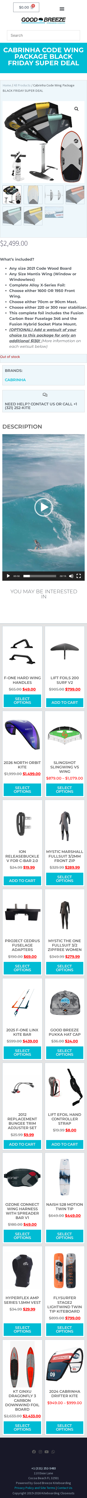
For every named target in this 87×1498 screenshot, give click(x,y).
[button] (62, 8)
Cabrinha (15, 380)
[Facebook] (33, 1451)
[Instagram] (40, 1451)
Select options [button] (64, 1329)
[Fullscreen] (78, 576)
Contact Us (64, 1488)
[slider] (39, 576)
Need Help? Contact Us (30, 404)
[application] (43, 507)
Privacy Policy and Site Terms (35, 1488)
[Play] (8, 576)
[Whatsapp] (52, 1451)
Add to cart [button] (65, 702)
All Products (22, 85)
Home (7, 85)
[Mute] (71, 576)
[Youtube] (46, 1451)
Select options (22, 701)
